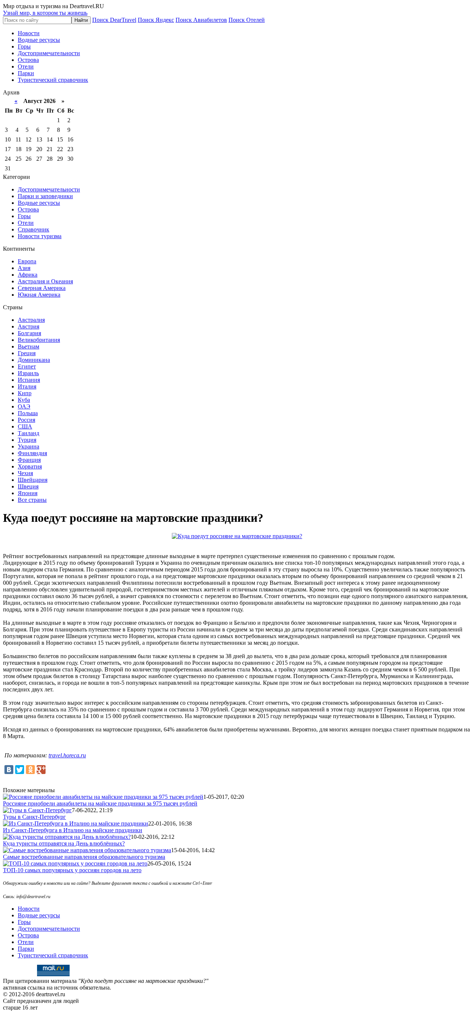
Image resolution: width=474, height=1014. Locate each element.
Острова (28, 60)
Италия (27, 386)
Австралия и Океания (45, 281)
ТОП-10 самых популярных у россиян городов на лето (72, 870)
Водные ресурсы (39, 40)
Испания (29, 380)
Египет (27, 366)
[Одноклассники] (30, 769)
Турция (27, 440)
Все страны (32, 500)
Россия (26, 420)
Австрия (28, 326)
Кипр (24, 393)
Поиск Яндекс (156, 20)
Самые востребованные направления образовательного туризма (84, 857)
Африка (27, 274)
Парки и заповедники (45, 196)
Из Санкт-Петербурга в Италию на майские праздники (72, 830)
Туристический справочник (53, 80)
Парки (26, 73)
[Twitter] (19, 769)
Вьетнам (28, 346)
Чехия (25, 473)
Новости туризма (39, 236)
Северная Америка (42, 288)
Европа (27, 261)
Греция (27, 353)
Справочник (33, 229)
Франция (29, 460)
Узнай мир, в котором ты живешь (45, 13)
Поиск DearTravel (114, 20)
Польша (28, 413)
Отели (26, 66)
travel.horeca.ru (67, 755)
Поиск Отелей (246, 20)
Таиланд (28, 433)
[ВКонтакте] (8, 769)
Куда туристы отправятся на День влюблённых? (64, 843)
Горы (24, 46)
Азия (24, 268)
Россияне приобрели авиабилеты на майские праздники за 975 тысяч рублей (100, 803)
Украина (28, 446)
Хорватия (30, 466)
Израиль (28, 373)
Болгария (29, 333)
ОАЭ (24, 406)
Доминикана (34, 360)
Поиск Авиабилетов (201, 20)
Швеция (28, 486)
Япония (27, 493)
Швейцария (32, 480)
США (25, 426)
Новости (29, 33)
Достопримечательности (49, 53)
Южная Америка (39, 294)
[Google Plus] (41, 769)
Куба (24, 400)
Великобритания (39, 340)
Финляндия (32, 453)
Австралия (31, 320)
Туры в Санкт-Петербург (34, 817)
